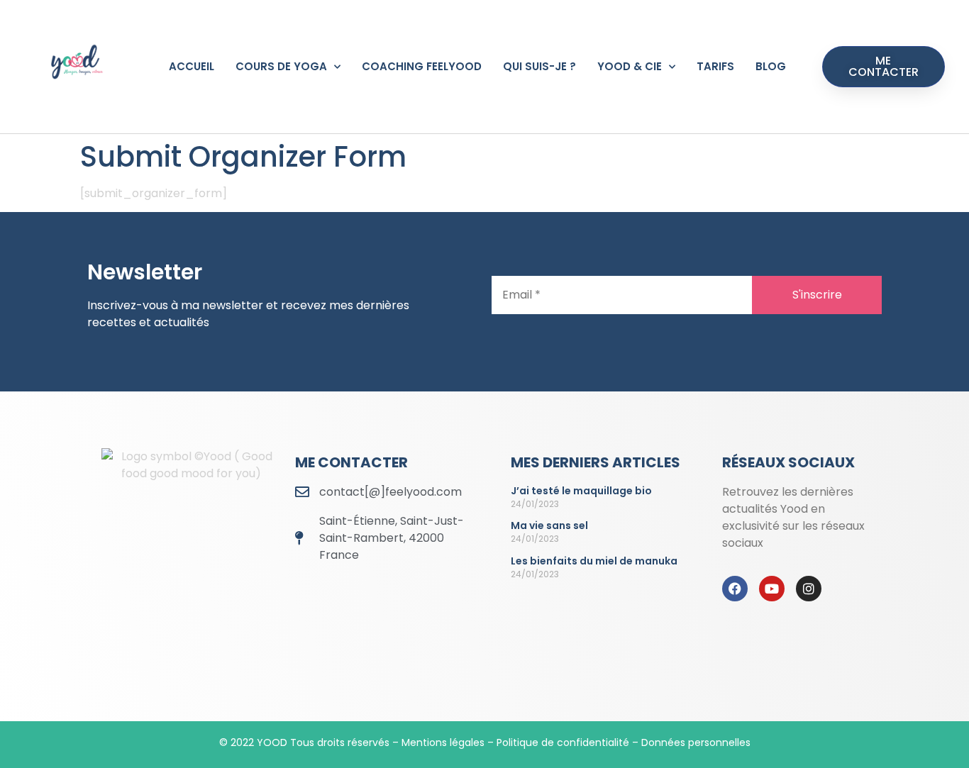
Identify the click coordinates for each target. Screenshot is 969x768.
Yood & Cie (629, 66)
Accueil (191, 66)
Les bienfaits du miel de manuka (594, 561)
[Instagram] (808, 588)
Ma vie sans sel (549, 525)
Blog (770, 66)
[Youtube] (772, 588)
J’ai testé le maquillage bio (581, 491)
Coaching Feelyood (422, 66)
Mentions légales (443, 742)
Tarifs (715, 66)
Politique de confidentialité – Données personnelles (624, 742)
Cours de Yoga (281, 66)
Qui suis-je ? (539, 66)
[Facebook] (735, 588)
